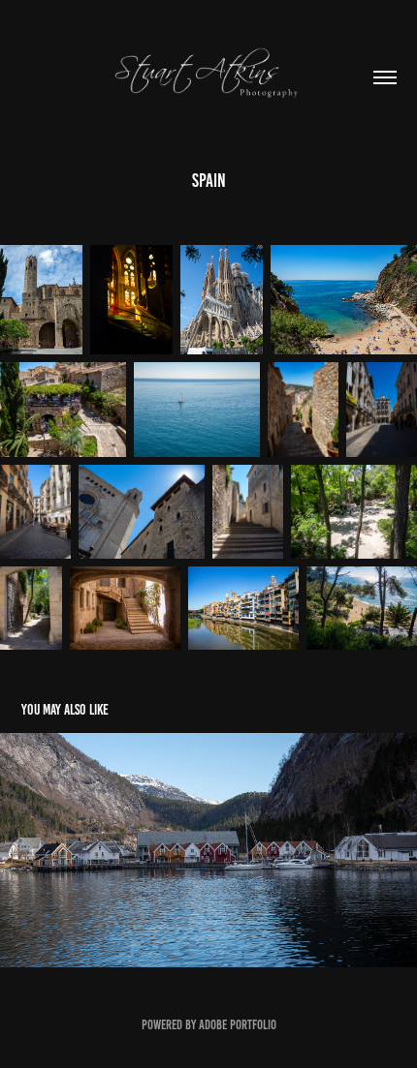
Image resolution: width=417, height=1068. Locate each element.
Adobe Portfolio (237, 1025)
